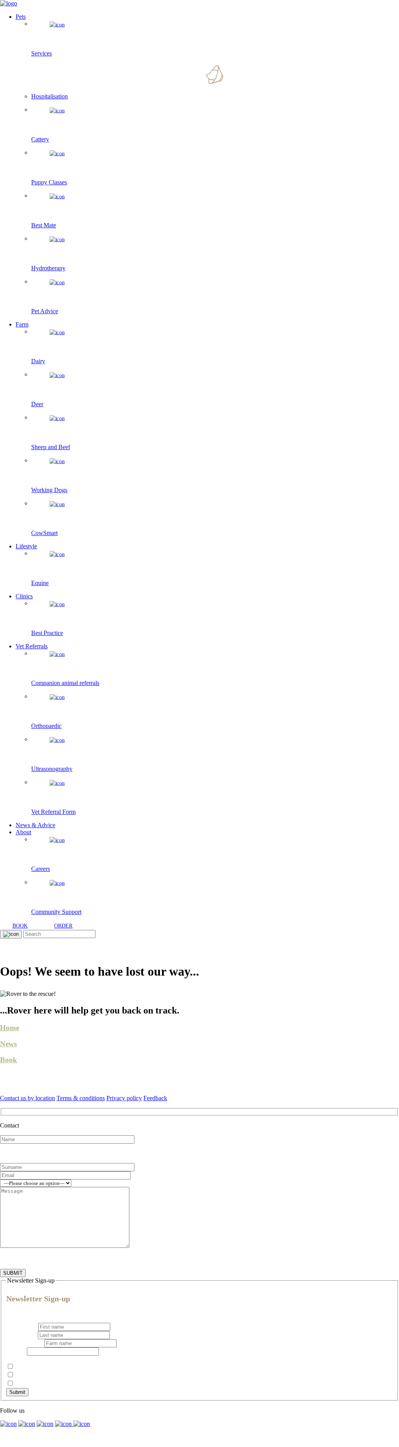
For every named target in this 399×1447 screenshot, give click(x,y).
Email (15, 1351)
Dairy (22, 1375)
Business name (25, 1343)
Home (9, 1028)
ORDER (63, 926)
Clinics (24, 596)
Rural (21, 1383)
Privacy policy (124, 1098)
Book (8, 1060)
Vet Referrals (32, 646)
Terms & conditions (80, 1098)
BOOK (20, 926)
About (23, 832)
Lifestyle (26, 546)
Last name (21, 1334)
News (8, 1044)
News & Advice (35, 825)
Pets (21, 16)
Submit (17, 1392)
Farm (22, 324)
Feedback (155, 1098)
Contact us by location (27, 1098)
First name (21, 1326)
